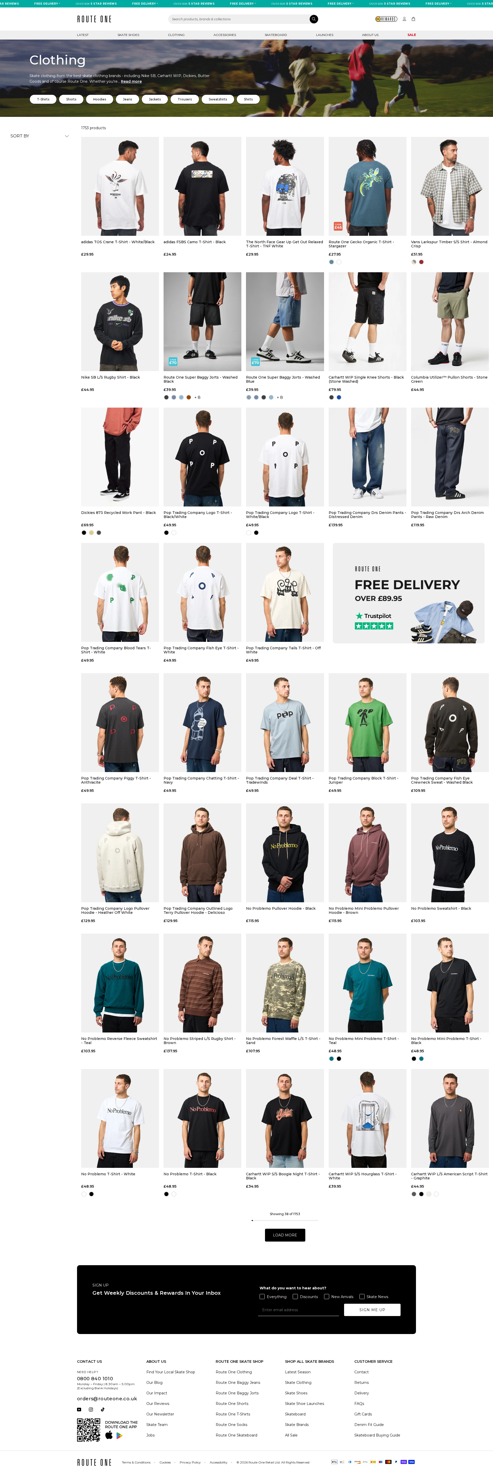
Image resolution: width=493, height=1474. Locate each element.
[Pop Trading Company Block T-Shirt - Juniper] (367, 722)
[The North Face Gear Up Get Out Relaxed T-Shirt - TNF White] (285, 186)
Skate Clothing (298, 1383)
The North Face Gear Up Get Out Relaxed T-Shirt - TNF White (284, 244)
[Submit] (314, 19)
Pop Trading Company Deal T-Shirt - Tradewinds (280, 780)
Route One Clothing (234, 1372)
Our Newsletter (160, 1414)
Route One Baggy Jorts (237, 1393)
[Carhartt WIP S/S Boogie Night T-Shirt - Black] (285, 1118)
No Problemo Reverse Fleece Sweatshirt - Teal (119, 1041)
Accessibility (218, 1462)
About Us (370, 35)
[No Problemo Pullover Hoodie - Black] (285, 852)
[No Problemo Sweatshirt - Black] (450, 852)
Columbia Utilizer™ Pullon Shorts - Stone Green (449, 379)
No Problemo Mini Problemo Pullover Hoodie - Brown (364, 910)
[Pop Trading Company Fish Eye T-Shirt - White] (202, 592)
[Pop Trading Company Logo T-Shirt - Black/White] (202, 457)
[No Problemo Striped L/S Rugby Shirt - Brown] (202, 983)
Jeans (127, 99)
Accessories (225, 35)
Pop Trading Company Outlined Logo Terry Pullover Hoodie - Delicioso (198, 910)
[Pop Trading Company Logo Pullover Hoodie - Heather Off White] (120, 852)
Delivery (361, 1393)
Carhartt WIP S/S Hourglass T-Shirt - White (363, 1176)
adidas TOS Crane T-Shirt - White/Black (118, 242)
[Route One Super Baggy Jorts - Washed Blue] (285, 321)
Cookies (165, 1462)
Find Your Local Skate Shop (170, 1372)
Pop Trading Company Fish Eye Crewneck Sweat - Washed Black (442, 780)
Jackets (155, 99)
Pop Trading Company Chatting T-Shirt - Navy (201, 780)
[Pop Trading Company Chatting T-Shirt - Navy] (202, 722)
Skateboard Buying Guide (377, 1435)
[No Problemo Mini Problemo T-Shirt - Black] (450, 983)
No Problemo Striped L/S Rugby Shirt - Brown (200, 1041)
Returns (361, 1383)
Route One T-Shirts (233, 1414)
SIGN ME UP (372, 1310)
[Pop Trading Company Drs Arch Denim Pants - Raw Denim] (450, 457)
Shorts (71, 99)
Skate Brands (297, 1425)
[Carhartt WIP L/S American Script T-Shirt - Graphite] (450, 1118)
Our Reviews (157, 1404)
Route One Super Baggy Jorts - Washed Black (201, 379)
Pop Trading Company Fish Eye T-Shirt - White (201, 650)
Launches (324, 35)
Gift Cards (363, 1414)
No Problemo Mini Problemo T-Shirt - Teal (364, 1041)
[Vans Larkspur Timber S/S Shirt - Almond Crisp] (450, 186)
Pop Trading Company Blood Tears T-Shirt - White (116, 650)
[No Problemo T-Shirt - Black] (202, 1118)
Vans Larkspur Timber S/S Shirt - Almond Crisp (449, 244)
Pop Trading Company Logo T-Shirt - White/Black (280, 515)
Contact (361, 1372)
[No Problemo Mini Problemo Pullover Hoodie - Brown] (367, 852)
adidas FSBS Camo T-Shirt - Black (195, 242)
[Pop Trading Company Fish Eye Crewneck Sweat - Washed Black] (450, 722)
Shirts (248, 99)
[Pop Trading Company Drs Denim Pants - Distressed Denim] (367, 457)
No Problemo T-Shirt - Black (190, 1174)
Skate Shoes (128, 35)
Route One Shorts (232, 1404)
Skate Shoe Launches (304, 1404)
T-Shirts (43, 99)
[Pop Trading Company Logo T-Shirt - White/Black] (285, 457)
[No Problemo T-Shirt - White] (120, 1118)
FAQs (359, 1404)
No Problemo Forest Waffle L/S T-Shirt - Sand (283, 1041)
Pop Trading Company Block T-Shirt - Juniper (364, 780)
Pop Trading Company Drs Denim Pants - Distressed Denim (367, 515)
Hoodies (99, 99)
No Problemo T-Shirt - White (108, 1174)
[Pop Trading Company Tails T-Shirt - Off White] (285, 592)
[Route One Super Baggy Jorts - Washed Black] (202, 321)
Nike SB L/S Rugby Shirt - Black (110, 377)
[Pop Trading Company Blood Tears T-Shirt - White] (120, 592)
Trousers (185, 99)
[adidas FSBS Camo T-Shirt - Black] (202, 186)
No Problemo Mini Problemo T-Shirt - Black (446, 1041)
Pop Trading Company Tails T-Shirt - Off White (283, 650)
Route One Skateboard (236, 1435)
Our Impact (156, 1393)
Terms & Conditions (136, 1462)
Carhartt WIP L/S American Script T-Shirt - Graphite (449, 1176)
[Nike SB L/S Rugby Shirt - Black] (120, 321)
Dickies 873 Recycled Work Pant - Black (118, 513)
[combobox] (243, 19)
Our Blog (154, 1383)
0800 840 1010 (95, 1379)
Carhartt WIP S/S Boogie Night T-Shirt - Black (283, 1176)
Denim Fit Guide (369, 1425)
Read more (131, 81)
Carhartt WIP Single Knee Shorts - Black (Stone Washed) (366, 379)
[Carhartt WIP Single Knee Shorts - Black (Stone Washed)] (367, 321)
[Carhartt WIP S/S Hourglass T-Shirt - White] (367, 1118)
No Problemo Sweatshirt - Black (441, 908)
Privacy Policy (190, 1462)
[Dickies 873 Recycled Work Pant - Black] (120, 457)
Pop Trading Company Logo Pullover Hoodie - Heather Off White (115, 910)
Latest (83, 35)
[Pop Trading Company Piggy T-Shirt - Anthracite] (120, 722)
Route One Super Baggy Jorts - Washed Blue (283, 379)
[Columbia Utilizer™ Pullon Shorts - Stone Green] (450, 321)
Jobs (150, 1435)
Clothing (176, 35)
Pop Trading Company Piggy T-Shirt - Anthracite (116, 780)
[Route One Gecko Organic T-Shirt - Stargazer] (367, 186)
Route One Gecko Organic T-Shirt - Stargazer (361, 244)
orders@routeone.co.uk (107, 1399)
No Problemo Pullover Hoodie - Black (281, 908)
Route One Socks (231, 1425)
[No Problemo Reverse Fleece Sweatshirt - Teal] (120, 983)
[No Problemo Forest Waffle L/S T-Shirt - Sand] (285, 983)
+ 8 (197, 397)
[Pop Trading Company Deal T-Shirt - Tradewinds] (285, 722)
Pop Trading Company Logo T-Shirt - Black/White (198, 515)
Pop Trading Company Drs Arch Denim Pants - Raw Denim (447, 515)
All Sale (291, 1435)
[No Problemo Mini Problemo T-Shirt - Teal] (367, 983)
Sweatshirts (218, 99)
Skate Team (157, 1425)
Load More (285, 1235)
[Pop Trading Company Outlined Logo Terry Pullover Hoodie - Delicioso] (202, 852)
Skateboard (276, 35)
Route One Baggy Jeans (238, 1383)
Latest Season (298, 1372)
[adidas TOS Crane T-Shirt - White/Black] (120, 186)
